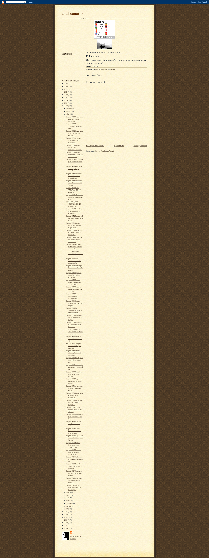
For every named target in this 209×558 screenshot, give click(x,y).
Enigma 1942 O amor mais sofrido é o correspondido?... (73, 296)
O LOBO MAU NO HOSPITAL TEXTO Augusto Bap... (73, 204)
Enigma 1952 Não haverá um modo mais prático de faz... (74, 218)
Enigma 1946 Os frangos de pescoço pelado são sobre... (74, 267)
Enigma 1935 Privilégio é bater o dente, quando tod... (74, 360)
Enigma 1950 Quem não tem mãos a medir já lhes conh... (74, 232)
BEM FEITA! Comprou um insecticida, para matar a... (73, 345)
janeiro (68, 506)
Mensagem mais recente (95, 145)
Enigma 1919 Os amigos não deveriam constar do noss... (74, 473)
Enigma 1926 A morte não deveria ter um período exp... (73, 423)
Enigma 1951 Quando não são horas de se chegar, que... (73, 225)
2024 (66, 89)
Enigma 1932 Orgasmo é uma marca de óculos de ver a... (74, 381)
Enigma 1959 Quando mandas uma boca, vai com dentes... (74, 154)
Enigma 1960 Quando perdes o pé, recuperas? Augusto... (74, 147)
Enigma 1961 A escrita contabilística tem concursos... (73, 140)
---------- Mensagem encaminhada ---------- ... (74, 253)
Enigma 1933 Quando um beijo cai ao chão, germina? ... (74, 374)
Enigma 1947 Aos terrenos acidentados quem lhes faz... (73, 260)
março (68, 500)
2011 (66, 525)
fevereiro (69, 503)
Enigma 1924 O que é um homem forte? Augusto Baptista (74, 437)
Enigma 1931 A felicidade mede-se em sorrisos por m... (74, 388)
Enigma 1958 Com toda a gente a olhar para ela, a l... (74, 161)
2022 (66, 95)
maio (68, 495)
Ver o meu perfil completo (75, 537)
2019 (66, 103)
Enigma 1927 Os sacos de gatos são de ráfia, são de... (74, 416)
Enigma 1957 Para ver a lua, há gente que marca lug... (74, 168)
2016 (66, 512)
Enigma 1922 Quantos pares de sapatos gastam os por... (73, 452)
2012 (66, 523)
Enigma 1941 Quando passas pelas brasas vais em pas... (74, 303)
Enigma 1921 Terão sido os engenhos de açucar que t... (74, 459)
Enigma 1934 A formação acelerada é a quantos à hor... (74, 367)
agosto (68, 111)
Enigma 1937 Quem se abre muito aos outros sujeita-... (74, 338)
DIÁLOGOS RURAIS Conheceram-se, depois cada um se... (74, 331)
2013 (66, 520)
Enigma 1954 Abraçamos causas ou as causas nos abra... (74, 197)
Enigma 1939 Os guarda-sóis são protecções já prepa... (74, 317)
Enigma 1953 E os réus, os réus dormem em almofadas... (74, 211)
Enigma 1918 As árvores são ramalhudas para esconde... (74, 480)
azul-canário (72, 13)
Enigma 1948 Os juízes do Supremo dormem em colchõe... (74, 246)
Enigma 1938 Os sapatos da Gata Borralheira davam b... (74, 324)
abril (68, 498)
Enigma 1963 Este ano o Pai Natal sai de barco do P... (74, 126)
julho (68, 114)
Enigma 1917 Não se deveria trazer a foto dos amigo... (73, 487)
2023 (66, 92)
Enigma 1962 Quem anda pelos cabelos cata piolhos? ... (74, 133)
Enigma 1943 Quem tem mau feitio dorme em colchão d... (74, 289)
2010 (66, 528)
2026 (66, 83)
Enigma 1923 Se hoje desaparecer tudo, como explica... (73, 445)
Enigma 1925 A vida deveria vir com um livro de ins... (73, 430)
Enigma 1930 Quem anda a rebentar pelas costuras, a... (74, 395)
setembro (69, 108)
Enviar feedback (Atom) (104, 151)
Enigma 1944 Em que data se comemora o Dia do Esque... (73, 282)
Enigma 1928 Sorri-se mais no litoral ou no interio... (74, 409)
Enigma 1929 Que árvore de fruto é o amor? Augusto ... (74, 402)
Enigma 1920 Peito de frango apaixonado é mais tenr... (73, 466)
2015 (66, 514)
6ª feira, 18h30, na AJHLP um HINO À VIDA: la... (73, 190)
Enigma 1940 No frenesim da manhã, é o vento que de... (74, 310)
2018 (66, 106)
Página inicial (119, 145)
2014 (66, 517)
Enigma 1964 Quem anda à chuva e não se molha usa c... (74, 119)
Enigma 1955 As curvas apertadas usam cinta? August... (74, 182)
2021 (66, 97)
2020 (66, 100)
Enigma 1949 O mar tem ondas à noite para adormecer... (74, 239)
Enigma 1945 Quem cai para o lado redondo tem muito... (73, 275)
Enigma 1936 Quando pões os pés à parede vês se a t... (73, 352)
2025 (66, 86)
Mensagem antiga (140, 145)
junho (68, 492)
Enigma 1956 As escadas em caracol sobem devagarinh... (74, 175)
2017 (66, 509)
